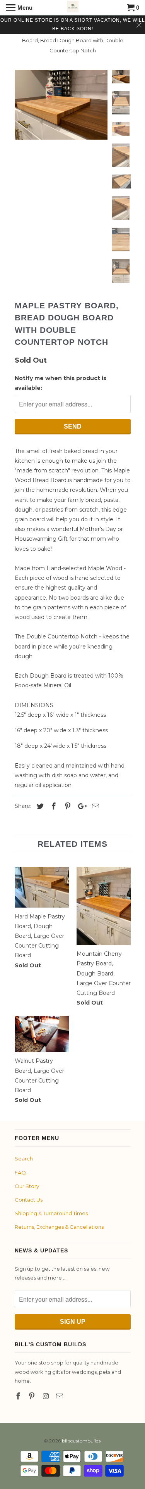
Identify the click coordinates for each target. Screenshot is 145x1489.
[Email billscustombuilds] (60, 1396)
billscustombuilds (81, 1441)
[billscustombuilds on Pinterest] (32, 1396)
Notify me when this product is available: (60, 383)
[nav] (19, 8)
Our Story (27, 1186)
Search (24, 1158)
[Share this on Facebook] (52, 806)
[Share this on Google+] (80, 806)
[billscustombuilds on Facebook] (19, 1396)
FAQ (20, 1172)
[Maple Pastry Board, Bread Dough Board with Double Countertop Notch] (61, 105)
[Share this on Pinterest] (66, 806)
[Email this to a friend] (94, 806)
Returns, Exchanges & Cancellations (59, 1227)
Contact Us (29, 1200)
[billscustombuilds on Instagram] (46, 1396)
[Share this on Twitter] (39, 806)
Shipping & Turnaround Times (51, 1213)
